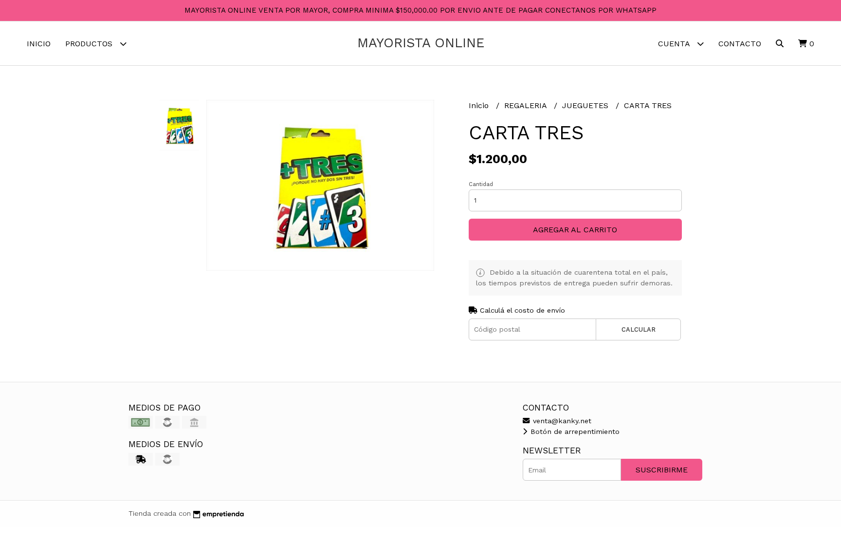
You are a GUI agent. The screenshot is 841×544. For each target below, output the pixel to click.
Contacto (739, 43)
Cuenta (675, 43)
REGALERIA (526, 105)
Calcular (639, 329)
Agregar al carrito (575, 229)
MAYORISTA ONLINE (420, 43)
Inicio (39, 43)
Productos (90, 43)
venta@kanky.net (560, 421)
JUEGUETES (586, 105)
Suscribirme (662, 469)
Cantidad (481, 184)
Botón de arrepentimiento (574, 431)
